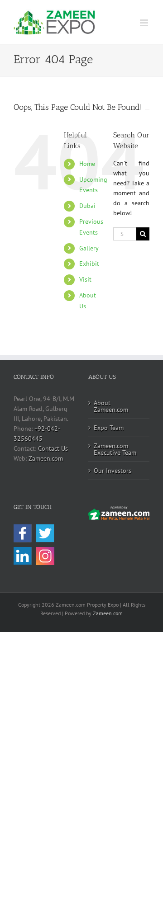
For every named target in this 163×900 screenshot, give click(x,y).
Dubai (87, 206)
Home (87, 164)
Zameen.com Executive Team (115, 449)
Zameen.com (46, 458)
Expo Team (109, 428)
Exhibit (89, 263)
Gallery (89, 248)
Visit (85, 279)
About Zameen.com (111, 406)
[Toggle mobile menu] (144, 23)
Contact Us (53, 448)
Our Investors (112, 470)
